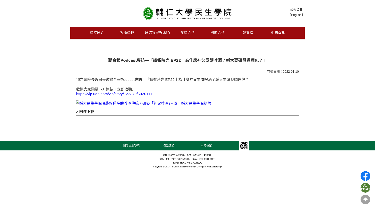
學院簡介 (97, 33)
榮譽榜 (248, 33)
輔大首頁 (296, 10)
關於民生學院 (131, 145)
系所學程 (127, 33)
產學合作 (187, 33)
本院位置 (206, 145)
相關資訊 (278, 33)
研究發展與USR (157, 33)
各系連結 (168, 145)
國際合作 (218, 33)
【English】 (296, 15)
